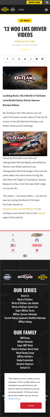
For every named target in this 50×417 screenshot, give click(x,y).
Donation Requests (25, 364)
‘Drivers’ (41, 213)
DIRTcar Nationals (25, 341)
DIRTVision (25, 338)
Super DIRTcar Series (25, 310)
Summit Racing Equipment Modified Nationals (25, 318)
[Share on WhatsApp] (30, 59)
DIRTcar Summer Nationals (25, 314)
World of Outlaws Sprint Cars (25, 306)
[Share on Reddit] (25, 59)
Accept (31, 405)
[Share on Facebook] (7, 59)
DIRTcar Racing (25, 321)
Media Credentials (25, 360)
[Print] (42, 59)
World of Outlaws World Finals (25, 349)
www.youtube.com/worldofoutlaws (20, 208)
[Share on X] (13, 59)
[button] (47, 2)
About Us (25, 295)
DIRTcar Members (25, 356)
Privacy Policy (14, 399)
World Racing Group (25, 352)
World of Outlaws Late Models (25, 303)
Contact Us (25, 367)
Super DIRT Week (25, 345)
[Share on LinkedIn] (19, 59)
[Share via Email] (36, 59)
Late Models (25, 20)
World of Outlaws (25, 41)
